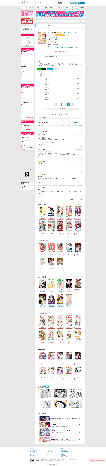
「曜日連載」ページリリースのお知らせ (26, 126)
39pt (78, 78)
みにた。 (40, 156)
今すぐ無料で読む (60, 51)
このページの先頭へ (101, 445)
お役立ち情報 (32, 452)
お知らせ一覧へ (30, 129)
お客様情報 (47, 448)
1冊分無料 (51, 291)
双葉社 (54, 41)
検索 (60, 2)
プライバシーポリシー (65, 452)
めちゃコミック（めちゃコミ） (50, 464)
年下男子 (61, 47)
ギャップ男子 (56, 47)
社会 (54, 45)
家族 (69, 47)
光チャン (40, 182)
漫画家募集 (63, 455)
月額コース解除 (48, 450)
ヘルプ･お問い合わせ (33, 455)
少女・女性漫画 (26, 40)
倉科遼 (24, 64)
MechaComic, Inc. (57, 464)
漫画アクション (26, 100)
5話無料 (60, 218)
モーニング (25, 97)
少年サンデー (25, 89)
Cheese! (24, 109)
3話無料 (42, 254)
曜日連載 (37, 7)
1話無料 (51, 218)
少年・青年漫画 (26, 37)
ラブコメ (58, 45)
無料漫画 (31, 7)
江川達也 (24, 58)
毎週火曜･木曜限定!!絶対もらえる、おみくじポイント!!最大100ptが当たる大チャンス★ (27, 138)
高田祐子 (55, 37)
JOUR (49, 28)
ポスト (45, 69)
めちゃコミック (39, 28)
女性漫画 (45, 28)
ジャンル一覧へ (30, 45)
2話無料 (42, 218)
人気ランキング (52, 7)
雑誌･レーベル (73, 7)
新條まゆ (24, 73)
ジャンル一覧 (24, 7)
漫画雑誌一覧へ (30, 117)
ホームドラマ (68, 45)
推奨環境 (47, 452)
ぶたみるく (41, 169)
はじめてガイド (33, 451)
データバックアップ (49, 454)
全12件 (69, 32)
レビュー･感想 (44, 7)
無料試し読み (42, 291)
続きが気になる (74, 47)
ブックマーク (50, 69)
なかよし (24, 112)
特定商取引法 (63, 450)
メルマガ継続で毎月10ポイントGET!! (27, 148)
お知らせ (31, 454)
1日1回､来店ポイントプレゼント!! (26, 144)
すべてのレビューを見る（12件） (76, 199)
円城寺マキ (25, 71)
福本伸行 (24, 53)
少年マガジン (25, 92)
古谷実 (24, 56)
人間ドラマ (62, 45)
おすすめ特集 (66, 7)
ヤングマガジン (26, 95)
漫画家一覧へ (30, 81)
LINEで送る (39, 69)
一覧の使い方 (78, 75)
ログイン (77, 125)
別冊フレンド (25, 107)
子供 (73, 45)
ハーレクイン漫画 (26, 42)
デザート (24, 115)
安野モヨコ (25, 68)
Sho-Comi (25, 104)
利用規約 (62, 448)
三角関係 (65, 47)
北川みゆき (25, 79)
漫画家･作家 (81, 7)
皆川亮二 (24, 61)
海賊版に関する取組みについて (66, 456)
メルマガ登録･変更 (33, 450)
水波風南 (24, 76)
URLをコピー (56, 69)
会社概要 (62, 454)
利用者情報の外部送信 (65, 451)
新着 (59, 7)
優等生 (76, 45)
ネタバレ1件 (73, 32)
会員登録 (31, 448)
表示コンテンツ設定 (49, 451)
